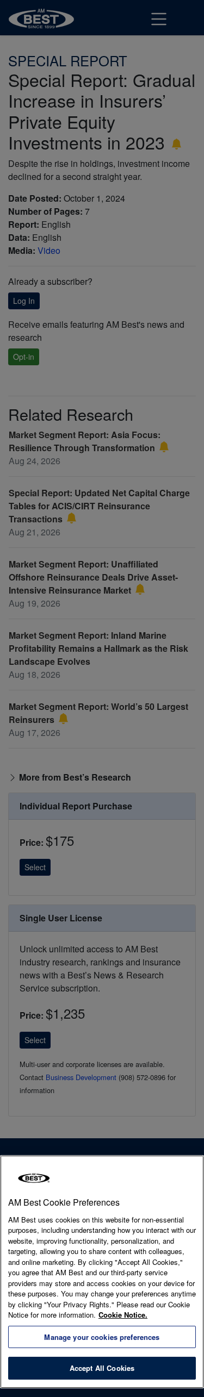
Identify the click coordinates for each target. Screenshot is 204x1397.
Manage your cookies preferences (101, 1337)
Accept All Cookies (102, 1368)
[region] (102, 1271)
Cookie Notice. (122, 1314)
